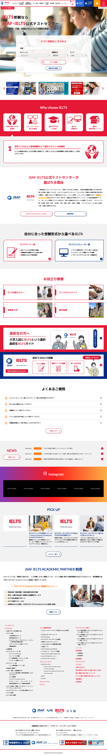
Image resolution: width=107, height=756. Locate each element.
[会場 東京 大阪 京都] (78, 55)
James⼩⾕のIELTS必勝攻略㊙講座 (51, 644)
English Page (64, 3)
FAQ (43, 676)
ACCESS (73, 1)
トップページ (9, 625)
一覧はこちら (53, 431)
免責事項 (79, 679)
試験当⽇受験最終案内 (28, 3)
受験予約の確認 (53, 68)
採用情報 (79, 659)
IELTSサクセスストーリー (49, 656)
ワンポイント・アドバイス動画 (51, 651)
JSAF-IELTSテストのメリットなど (36, 214)
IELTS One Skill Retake (15, 653)
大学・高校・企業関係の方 (14, 670)
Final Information (48, 673)
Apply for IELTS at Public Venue (52, 666)
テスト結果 (35, 3)
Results (42, 684)
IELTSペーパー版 (12, 663)
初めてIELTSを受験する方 (14, 631)
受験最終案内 (12, 646)
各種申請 (41, 3)
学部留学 (80, 653)
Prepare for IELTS (45, 662)
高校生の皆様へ (11, 668)
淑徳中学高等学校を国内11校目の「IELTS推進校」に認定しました (63, 459)
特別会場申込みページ (15, 638)
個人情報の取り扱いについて (85, 673)
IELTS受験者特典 (45, 628)
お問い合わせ (80, 667)
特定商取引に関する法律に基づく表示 (88, 670)
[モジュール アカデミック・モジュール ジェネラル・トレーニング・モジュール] (35, 55)
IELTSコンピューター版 (13, 651)
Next (102, 88)
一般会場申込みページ (15, 635)
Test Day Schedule (49, 668)
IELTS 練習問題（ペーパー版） (17, 665)
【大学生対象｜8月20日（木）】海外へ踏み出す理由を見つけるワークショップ (67, 454)
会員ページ (45, 646)
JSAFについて (84, 717)
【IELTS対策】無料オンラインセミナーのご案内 (58, 448)
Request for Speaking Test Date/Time (54, 671)
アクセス (79, 664)
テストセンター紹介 (82, 628)
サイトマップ (80, 662)
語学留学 (80, 655)
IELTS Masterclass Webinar (49, 649)
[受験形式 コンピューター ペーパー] (60, 55)
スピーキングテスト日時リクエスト (18, 644)
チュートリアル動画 (14, 656)
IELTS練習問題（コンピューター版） (19, 658)
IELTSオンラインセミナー (49, 658)
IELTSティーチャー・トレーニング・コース (20, 681)
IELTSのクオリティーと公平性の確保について (20, 690)
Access (44, 678)
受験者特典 (70, 214)
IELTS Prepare (46, 637)
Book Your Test (46, 664)
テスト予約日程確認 (21, 3)
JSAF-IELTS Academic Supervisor (51, 653)
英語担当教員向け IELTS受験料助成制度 (19, 683)
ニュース (37, 448)
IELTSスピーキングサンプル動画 (51, 639)
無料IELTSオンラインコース (50, 642)
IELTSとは (15, 3)
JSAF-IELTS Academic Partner (17, 679)
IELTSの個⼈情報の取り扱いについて (88, 676)
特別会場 (57, 3)
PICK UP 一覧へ (53, 554)
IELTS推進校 (12, 676)
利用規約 (79, 682)
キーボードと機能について (16, 660)
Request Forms (45, 681)
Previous (4, 88)
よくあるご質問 (46, 3)
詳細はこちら (53, 612)
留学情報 (52, 3)
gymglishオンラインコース (49, 634)
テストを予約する (7, 8)
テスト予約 (10, 633)
